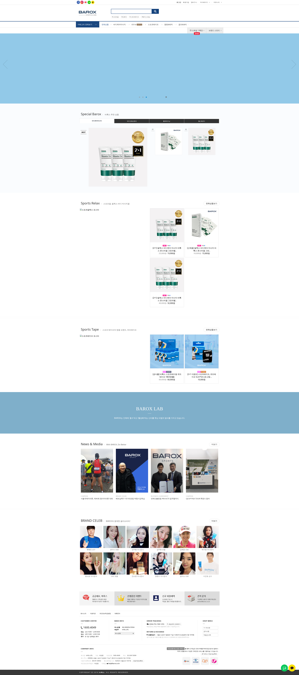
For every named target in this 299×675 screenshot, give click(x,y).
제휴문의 (117, 613)
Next (221, 10)
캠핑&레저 (168, 24)
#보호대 (124, 17)
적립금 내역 (207, 635)
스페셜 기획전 (197, 31)
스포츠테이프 (153, 24)
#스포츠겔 (115, 17)
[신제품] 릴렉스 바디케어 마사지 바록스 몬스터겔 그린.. (201, 249)
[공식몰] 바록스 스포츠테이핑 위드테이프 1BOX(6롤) (167, 375)
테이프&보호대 (132, 121)
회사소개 (83, 613)
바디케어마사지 (119, 24)
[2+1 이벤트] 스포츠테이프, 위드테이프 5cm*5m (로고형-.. (201, 375)
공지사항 (206, 631)
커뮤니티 (217, 2)
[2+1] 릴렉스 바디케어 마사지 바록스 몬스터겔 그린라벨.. (167, 249)
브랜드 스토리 (214, 30)
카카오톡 (291, 667)
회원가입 (186, 2)
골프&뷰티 (182, 24)
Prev (221, 6)
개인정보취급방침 (105, 613)
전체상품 (105, 24)
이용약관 (93, 613)
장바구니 (194, 2)
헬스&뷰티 (201, 121)
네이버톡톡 (284, 667)
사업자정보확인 (138, 661)
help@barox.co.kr (114, 663)
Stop (166, 97)
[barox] (87, 13)
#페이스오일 (146, 17)
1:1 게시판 (207, 628)
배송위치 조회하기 (174, 624)
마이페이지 (204, 2)
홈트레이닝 (166, 121)
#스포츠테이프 (134, 17)
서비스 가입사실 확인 (210, 654)
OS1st (134, 24)
